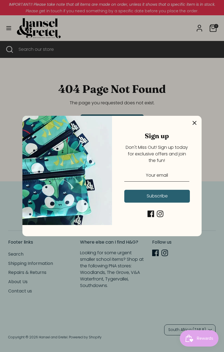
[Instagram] (160, 214)
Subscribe (157, 196)
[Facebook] (151, 214)
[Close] (194, 123)
